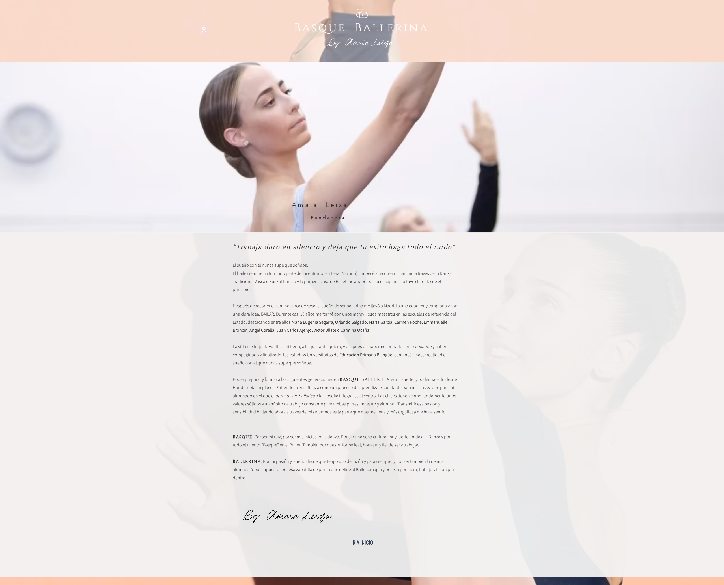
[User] (204, 30)
